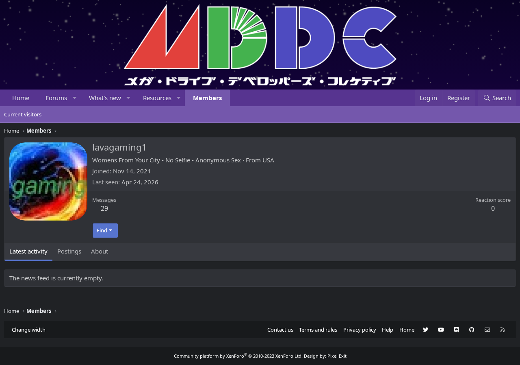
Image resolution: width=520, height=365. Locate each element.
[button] (74, 98)
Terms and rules (318, 329)
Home (20, 98)
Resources (157, 98)
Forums (56, 98)
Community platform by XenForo (238, 356)
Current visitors (22, 114)
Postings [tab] (69, 251)
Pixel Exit (337, 356)
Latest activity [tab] (28, 251)
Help (387, 329)
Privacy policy (359, 329)
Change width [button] (29, 329)
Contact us (280, 329)
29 (104, 208)
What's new (105, 98)
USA (268, 160)
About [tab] (99, 251)
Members (207, 98)
